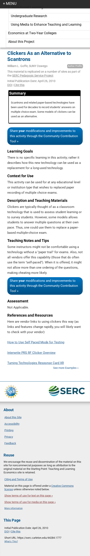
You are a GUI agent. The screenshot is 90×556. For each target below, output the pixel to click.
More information (13, 508)
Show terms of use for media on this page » (30, 502)
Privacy (8, 436)
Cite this (19, 85)
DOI (9, 85)
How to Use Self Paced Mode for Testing (35, 342)
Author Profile (75, 66)
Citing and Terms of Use (18, 479)
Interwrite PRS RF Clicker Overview (31, 353)
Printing (8, 430)
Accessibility (11, 423)
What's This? (11, 541)
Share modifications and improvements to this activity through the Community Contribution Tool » (44, 136)
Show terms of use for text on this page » (28, 495)
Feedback (10, 443)
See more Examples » (65, 367)
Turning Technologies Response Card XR (35, 363)
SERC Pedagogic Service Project (32, 75)
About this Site (13, 417)
